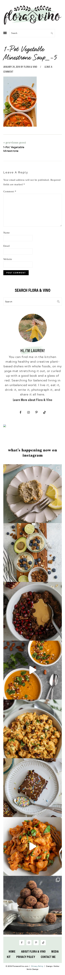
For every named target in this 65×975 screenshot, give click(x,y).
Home (12, 951)
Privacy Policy (25, 957)
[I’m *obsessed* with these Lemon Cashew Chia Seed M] (32, 493)
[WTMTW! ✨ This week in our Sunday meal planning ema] (32, 552)
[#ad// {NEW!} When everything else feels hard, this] (32, 670)
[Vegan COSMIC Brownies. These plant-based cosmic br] (32, 787)
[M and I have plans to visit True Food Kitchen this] (32, 728)
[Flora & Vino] (32, 23)
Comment (9, 191)
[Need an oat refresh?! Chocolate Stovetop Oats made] (32, 611)
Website (7, 259)
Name (6, 232)
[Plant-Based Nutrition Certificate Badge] (4, 426)
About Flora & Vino (33, 951)
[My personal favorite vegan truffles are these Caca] (32, 905)
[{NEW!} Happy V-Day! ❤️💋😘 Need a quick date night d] (32, 846)
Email (6, 246)
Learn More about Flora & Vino (32, 399)
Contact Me (48, 957)
